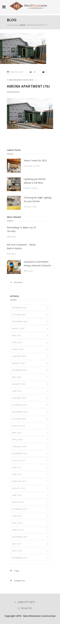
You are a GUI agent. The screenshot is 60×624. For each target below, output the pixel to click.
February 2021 (30, 356)
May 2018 (30, 432)
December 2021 (30, 307)
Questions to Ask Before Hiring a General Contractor (37, 263)
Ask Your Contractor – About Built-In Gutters (21, 246)
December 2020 (30, 370)
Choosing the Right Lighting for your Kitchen (37, 199)
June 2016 (30, 495)
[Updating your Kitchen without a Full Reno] (14, 184)
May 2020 (30, 377)
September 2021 (30, 321)
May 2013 (30, 544)
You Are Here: (13, 25)
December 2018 (30, 405)
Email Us (26, 608)
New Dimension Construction (21, 80)
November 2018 (30, 412)
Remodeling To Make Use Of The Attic (21, 229)
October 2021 (30, 314)
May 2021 (30, 335)
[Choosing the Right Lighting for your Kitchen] (14, 203)
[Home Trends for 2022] (14, 166)
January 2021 (30, 363)
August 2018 (30, 426)
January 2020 (30, 384)
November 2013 (30, 537)
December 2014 (30, 509)
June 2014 (30, 516)
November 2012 (30, 558)
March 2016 (30, 502)
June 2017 (30, 467)
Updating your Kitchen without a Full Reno (35, 181)
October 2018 (30, 419)
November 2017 (30, 453)
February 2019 (30, 398)
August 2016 (30, 488)
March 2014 (30, 530)
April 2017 (30, 474)
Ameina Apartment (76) (28, 86)
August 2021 (30, 328)
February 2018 (30, 446)
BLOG (12, 19)
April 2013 (30, 551)
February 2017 (30, 481)
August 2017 (30, 460)
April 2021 (30, 342)
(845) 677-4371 (26, 602)
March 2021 (30, 349)
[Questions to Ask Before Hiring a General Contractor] (14, 267)
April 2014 (30, 523)
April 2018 (30, 439)
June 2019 (30, 391)
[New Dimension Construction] (28, 6)
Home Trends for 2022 (35, 160)
